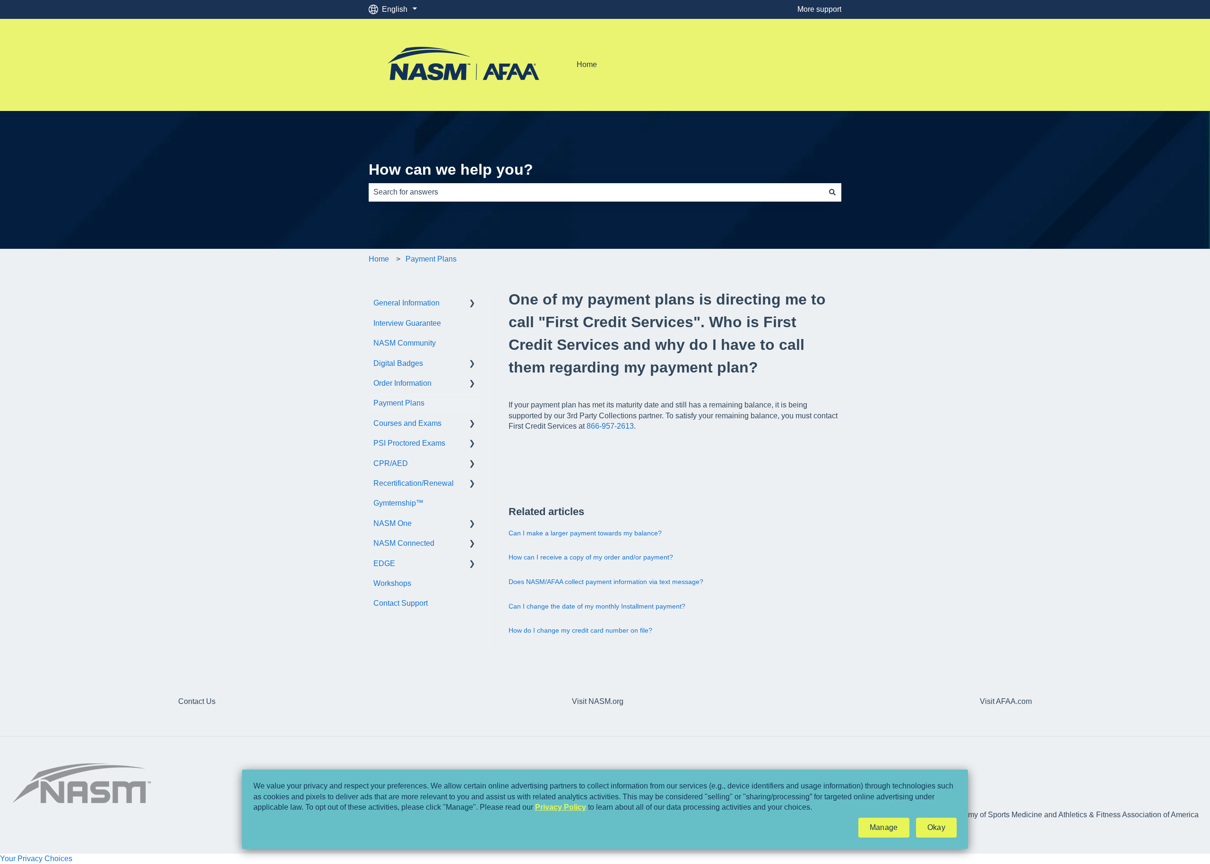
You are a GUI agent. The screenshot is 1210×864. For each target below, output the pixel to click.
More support (819, 9)
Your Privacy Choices (36, 859)
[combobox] (596, 192)
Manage (884, 827)
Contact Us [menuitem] (197, 701)
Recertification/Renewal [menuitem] (413, 483)
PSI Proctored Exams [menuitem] (409, 443)
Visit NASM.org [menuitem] (597, 701)
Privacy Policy (560, 807)
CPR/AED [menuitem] (390, 463)
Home (587, 64)
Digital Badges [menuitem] (398, 363)
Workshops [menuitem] (392, 583)
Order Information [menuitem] (402, 383)
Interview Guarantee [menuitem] (407, 323)
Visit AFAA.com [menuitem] (1006, 701)
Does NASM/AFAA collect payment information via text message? (606, 581)
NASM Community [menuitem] (404, 343)
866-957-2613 (610, 426)
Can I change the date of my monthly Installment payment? (597, 606)
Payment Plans (431, 259)
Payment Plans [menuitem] (398, 403)
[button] (472, 303)
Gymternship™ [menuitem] (398, 503)
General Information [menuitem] (406, 303)
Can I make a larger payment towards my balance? (585, 533)
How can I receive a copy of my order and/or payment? (591, 557)
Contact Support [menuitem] (400, 603)
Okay (936, 827)
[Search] (832, 192)
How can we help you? (451, 169)
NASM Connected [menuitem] (403, 543)
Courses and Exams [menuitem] (407, 423)
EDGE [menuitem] (384, 563)
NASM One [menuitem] (392, 523)
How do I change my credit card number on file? (580, 630)
